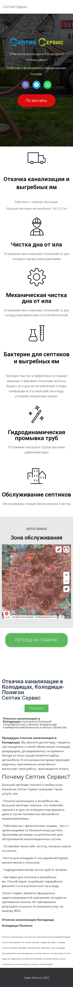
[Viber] (25, 85)
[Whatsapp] (47, 85)
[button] (36, 100)
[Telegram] (36, 85)
